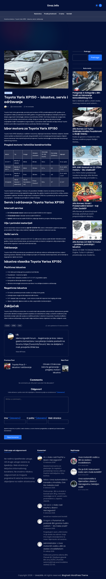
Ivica (45, 479)
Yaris (19, 325)
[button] (20, 352)
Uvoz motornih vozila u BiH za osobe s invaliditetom (54, 546)
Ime (12, 418)
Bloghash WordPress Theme (75, 575)
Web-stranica (54, 418)
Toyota (7, 325)
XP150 (13, 325)
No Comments (30, 106)
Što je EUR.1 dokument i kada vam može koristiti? (90, 470)
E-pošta (37, 418)
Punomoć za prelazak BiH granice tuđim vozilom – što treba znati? (56, 523)
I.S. (17, 334)
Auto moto (8, 93)
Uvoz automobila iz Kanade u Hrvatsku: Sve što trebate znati (55, 482)
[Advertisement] (53, 33)
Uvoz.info (53, 5)
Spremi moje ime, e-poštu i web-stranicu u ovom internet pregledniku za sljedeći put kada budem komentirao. (34, 430)
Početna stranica (9, 19)
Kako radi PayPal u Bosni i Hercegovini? (52, 508)
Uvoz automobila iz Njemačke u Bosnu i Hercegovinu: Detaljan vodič (88, 482)
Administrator (49, 543)
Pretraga (87, 51)
